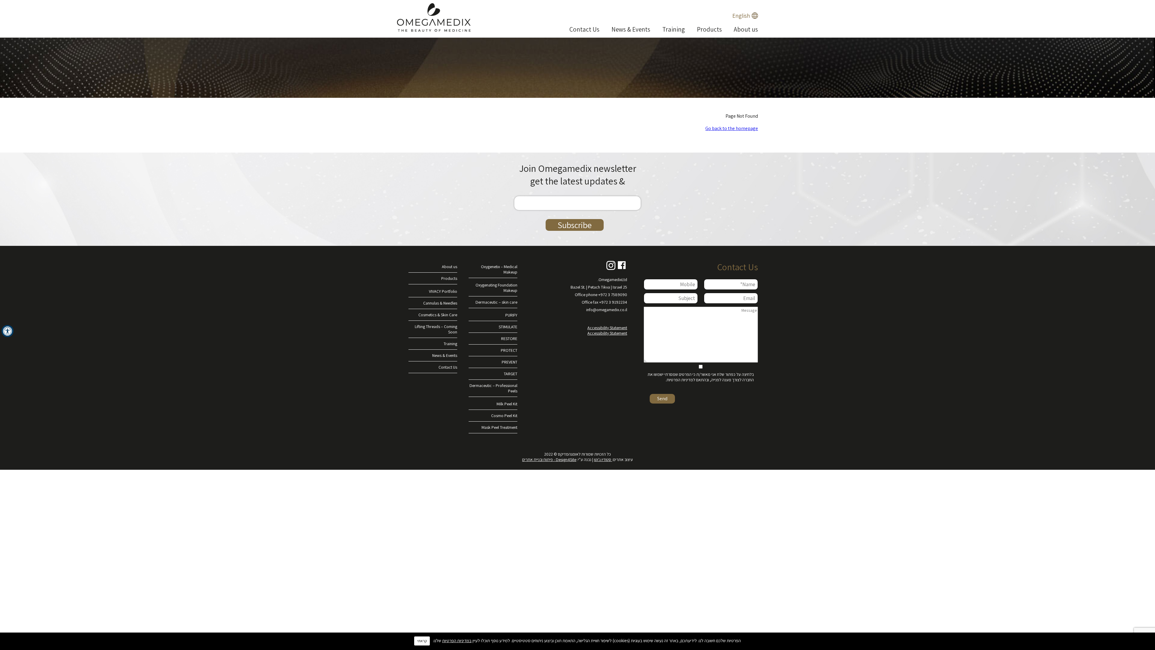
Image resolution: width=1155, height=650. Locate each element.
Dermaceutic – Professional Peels (493, 388)
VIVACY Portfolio (443, 291)
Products (709, 29)
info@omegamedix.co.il (606, 309)
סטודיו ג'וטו (603, 459)
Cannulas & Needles (440, 303)
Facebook (622, 265)
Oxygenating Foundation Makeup (496, 287)
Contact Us (584, 29)
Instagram (610, 265)
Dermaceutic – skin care (496, 302)
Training (673, 29)
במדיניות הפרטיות (457, 640)
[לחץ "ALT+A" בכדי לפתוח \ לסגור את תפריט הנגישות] (8, 331)
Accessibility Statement (607, 327)
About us (746, 29)
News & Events (630, 29)
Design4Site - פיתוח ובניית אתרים (549, 459)
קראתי (422, 640)
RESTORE (509, 338)
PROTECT (509, 350)
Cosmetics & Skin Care (437, 314)
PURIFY (511, 315)
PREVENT (509, 362)
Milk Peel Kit (507, 404)
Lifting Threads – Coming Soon (436, 329)
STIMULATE (508, 327)
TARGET (510, 373)
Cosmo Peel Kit (504, 415)
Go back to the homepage (731, 128)
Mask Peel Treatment (499, 427)
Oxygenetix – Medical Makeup (499, 269)
